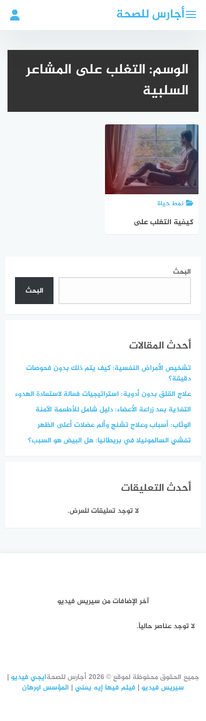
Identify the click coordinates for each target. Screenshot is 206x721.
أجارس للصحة (150, 14)
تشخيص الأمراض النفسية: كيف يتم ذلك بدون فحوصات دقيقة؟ (108, 373)
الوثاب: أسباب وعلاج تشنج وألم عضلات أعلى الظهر (114, 425)
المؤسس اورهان (45, 688)
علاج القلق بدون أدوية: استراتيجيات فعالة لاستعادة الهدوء (103, 394)
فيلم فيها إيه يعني (105, 688)
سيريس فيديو (163, 688)
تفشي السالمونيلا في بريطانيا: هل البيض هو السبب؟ (109, 440)
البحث (182, 272)
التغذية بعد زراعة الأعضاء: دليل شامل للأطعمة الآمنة (113, 409)
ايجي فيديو (28, 677)
